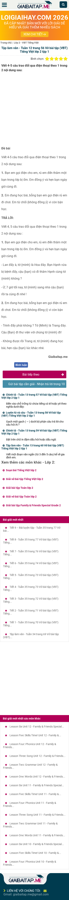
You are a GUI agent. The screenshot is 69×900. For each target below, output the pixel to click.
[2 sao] (51, 58)
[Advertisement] (34, 110)
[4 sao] (61, 58)
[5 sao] (65, 58)
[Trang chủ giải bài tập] (34, 8)
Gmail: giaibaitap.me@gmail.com (26, 894)
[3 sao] (56, 58)
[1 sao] (47, 58)
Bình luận (21, 365)
